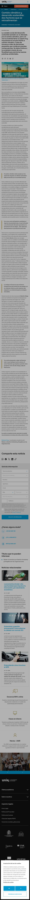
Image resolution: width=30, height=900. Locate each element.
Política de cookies (8, 882)
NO (9, 888)
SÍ (20, 888)
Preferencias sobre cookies (15, 894)
